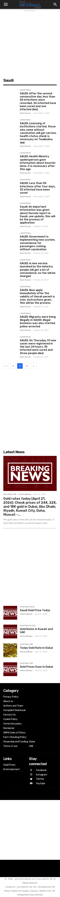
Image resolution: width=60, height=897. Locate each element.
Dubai (32, 741)
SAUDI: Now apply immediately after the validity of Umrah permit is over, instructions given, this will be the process (37, 296)
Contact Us (9, 714)
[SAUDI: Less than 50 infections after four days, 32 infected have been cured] (10, 185)
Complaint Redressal (14, 710)
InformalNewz (25, 494)
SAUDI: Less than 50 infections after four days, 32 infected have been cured (38, 188)
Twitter (40, 779)
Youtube (40, 783)
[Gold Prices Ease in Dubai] (10, 669)
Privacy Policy (10, 696)
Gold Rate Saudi (27, 607)
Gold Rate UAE (9, 494)
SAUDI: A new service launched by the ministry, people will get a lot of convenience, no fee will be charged (38, 270)
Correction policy (12, 723)
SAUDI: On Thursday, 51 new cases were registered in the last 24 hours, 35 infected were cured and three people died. (38, 347)
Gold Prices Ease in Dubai (36, 666)
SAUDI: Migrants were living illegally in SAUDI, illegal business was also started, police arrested (38, 321)
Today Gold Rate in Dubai (36, 647)
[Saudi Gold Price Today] (10, 613)
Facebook (41, 770)
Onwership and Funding (15, 741)
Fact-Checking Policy (14, 737)
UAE (31, 746)
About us (8, 701)
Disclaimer (8, 728)
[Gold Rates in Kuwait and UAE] (10, 631)
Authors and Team (13, 705)
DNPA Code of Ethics (14, 732)
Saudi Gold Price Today (35, 610)
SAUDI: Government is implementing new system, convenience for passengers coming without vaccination (37, 243)
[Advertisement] (30, 42)
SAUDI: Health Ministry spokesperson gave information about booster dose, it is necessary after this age (38, 163)
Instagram (41, 774)
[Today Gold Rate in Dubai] (10, 650)
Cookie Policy (10, 719)
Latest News (25, 90)
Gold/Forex (9, 764)
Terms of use (10, 746)
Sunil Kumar (25, 113)
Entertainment (11, 769)
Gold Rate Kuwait (28, 626)
